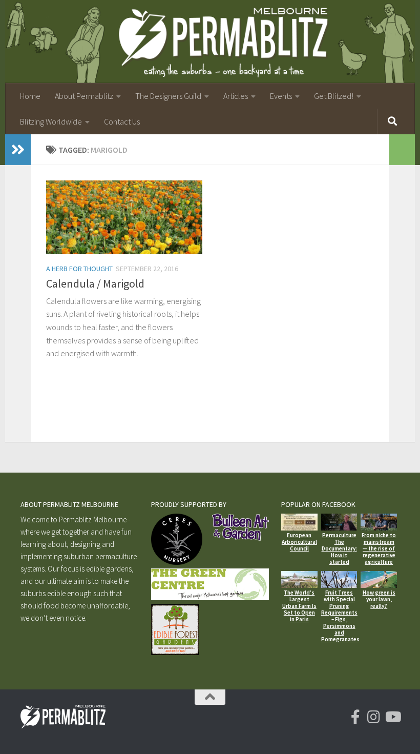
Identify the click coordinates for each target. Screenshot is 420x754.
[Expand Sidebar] (18, 149)
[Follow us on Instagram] (374, 717)
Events (281, 96)
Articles (235, 96)
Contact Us (122, 121)
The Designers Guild (168, 96)
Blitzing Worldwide (51, 121)
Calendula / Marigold (95, 283)
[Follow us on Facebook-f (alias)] (355, 717)
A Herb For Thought (79, 268)
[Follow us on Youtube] (392, 717)
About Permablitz (84, 96)
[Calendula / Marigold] (124, 217)
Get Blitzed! (333, 96)
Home (30, 96)
